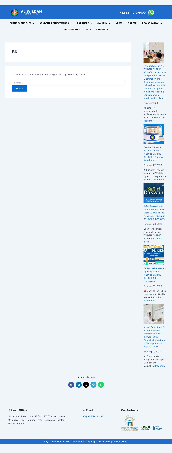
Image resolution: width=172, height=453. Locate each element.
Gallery (102, 23)
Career (132, 23)
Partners (83, 23)
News (119, 23)
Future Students (20, 23)
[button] (71, 385)
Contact (102, 29)
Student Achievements (54, 23)
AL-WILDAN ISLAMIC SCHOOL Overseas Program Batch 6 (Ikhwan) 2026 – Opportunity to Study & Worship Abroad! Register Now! (154, 337)
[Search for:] (68, 83)
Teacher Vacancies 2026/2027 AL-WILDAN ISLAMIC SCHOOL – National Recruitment (153, 154)
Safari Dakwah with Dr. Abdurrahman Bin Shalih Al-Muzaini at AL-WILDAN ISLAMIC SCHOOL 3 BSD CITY (154, 212)
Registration (151, 23)
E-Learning (71, 29)
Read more (149, 120)
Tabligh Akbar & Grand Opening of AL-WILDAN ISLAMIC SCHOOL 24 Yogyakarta (155, 275)
